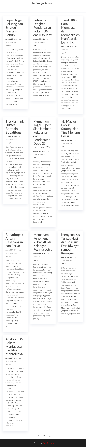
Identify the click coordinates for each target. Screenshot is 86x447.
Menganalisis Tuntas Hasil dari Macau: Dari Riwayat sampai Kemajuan (70, 244)
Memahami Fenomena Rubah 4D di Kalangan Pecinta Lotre (42, 242)
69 (44, 436)
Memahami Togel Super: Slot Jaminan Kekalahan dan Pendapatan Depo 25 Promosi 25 (42, 134)
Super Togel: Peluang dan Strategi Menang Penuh (14, 27)
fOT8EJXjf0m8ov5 (11, 42)
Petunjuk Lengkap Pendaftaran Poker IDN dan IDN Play (42, 27)
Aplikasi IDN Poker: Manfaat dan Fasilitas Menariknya (14, 346)
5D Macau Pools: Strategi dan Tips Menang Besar (70, 128)
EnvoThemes (48, 443)
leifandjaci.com (42, 3)
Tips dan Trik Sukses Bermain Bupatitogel (14, 126)
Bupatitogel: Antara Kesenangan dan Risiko (14, 240)
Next (50, 436)
